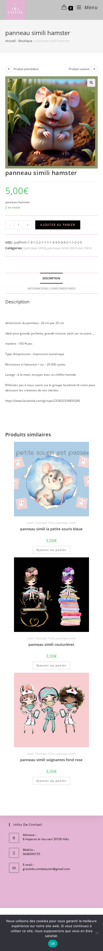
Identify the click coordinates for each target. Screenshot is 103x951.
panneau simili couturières (51, 644)
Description (51, 278)
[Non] (96, 932)
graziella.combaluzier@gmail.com (46, 869)
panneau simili (35, 248)
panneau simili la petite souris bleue (51, 529)
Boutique (25, 41)
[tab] (51, 278)
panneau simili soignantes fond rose (51, 759)
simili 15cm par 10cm (41, 523)
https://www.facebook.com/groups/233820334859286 (42, 401)
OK (52, 944)
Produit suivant (79, 69)
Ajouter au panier (57, 225)
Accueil (10, 41)
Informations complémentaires (52, 288)
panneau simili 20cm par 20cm (69, 248)
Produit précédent (26, 69)
